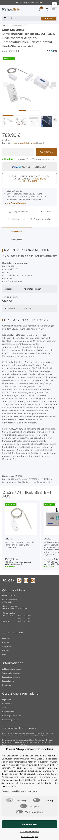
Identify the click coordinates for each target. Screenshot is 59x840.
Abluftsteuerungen (19, 25)
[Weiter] (54, 119)
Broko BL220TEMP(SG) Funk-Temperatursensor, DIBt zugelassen (19, 544)
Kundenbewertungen (10, 681)
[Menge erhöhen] (30, 152)
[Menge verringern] (6, 152)
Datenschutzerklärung (43, 740)
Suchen (49, 18)
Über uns (6, 642)
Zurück (5, 25)
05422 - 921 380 (10, 606)
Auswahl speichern (29, 831)
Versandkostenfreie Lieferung (24, 143)
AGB (4, 707)
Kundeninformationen (11, 677)
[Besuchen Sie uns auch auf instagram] (26, 580)
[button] (21, 519)
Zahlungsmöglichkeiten (11, 669)
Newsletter (6, 685)
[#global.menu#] (53, 9)
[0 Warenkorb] (47, 9)
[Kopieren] (17, 51)
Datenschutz (7, 703)
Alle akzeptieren (29, 824)
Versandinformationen (11, 673)
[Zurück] (5, 84)
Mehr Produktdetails (15, 203)
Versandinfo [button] (48, 159)
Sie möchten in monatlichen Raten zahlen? (29, 178)
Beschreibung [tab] (16, 231)
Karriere (5, 650)
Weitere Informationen (32, 179)
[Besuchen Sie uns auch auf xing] (33, 580)
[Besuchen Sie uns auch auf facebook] (19, 580)
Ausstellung (7, 646)
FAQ (4, 654)
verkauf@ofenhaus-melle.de (15, 608)
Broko (8, 539)
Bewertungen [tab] (16, 239)
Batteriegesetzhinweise (11, 715)
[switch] (9, 800)
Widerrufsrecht (8, 711)
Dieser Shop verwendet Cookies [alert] (29, 749)
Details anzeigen (29, 836)
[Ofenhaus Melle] (10, 9)
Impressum (6, 699)
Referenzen (6, 638)
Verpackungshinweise (11, 720)
